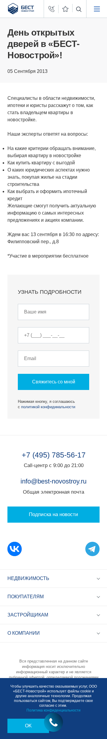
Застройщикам (27, 614)
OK (28, 725)
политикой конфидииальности (48, 407)
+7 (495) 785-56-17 (54, 455)
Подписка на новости (53, 514)
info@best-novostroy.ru (53, 481)
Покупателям (25, 596)
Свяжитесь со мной (53, 381)
